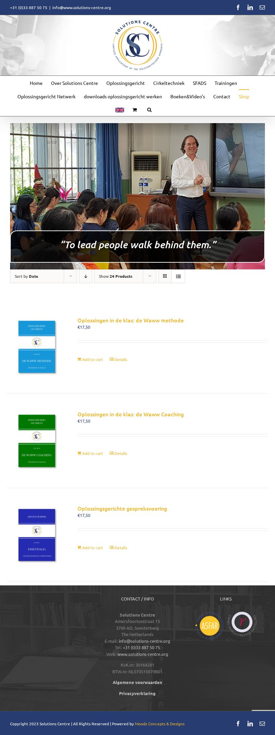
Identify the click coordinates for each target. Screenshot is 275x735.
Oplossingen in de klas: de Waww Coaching (130, 414)
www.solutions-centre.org (142, 654)
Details (120, 359)
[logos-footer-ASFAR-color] (210, 614)
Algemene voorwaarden (137, 682)
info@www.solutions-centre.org (81, 7)
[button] (149, 109)
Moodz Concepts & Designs (159, 723)
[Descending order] (85, 276)
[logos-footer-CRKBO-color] (242, 614)
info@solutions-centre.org (144, 641)
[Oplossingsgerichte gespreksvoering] (37, 535)
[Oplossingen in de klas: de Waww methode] (37, 347)
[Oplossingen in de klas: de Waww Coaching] (37, 441)
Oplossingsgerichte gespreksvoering (122, 508)
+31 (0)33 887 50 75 (141, 647)
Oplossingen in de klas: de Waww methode (130, 320)
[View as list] (178, 276)
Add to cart (92, 359)
